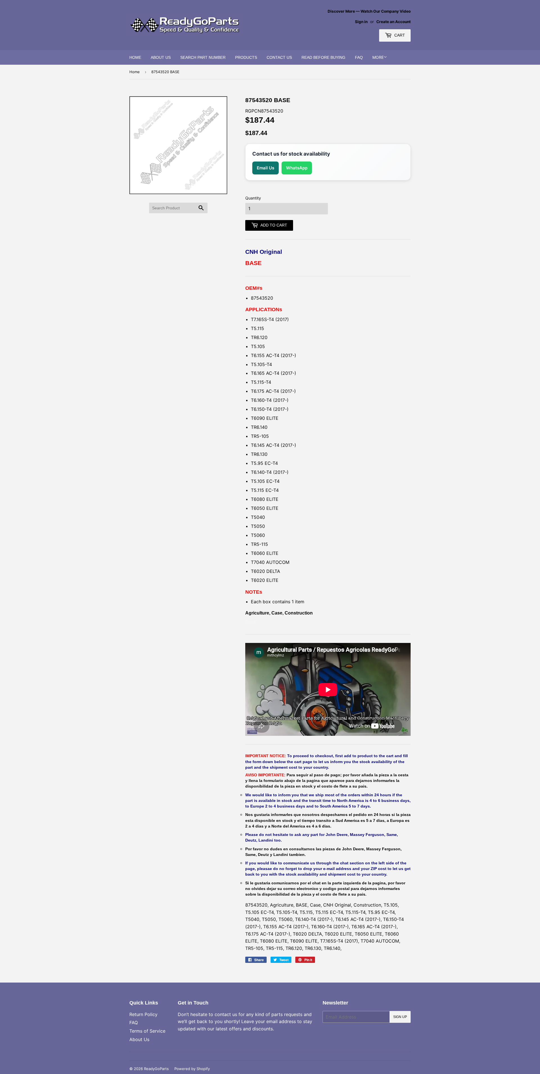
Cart (399, 35)
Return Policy (143, 1014)
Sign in (361, 21)
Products (246, 57)
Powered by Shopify (192, 1068)
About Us (161, 57)
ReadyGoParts (156, 1068)
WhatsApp (296, 168)
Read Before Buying (323, 57)
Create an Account (393, 21)
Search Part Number (203, 57)
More (378, 57)
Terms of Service (147, 1031)
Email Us (265, 168)
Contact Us (279, 57)
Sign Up (400, 1017)
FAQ (359, 57)
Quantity (253, 198)
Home (135, 57)
